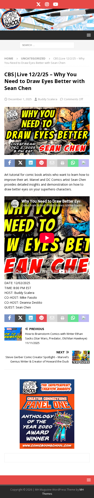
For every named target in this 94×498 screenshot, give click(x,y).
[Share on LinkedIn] (31, 163)
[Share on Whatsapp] (73, 163)
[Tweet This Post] (20, 163)
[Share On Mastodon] (83, 163)
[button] (88, 35)
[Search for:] (47, 45)
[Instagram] (47, 4)
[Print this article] (62, 163)
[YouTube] (55, 4)
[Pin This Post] (41, 163)
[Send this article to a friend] (52, 163)
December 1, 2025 (20, 99)
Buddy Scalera (47, 99)
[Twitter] (38, 4)
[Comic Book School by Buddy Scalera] (47, 28)
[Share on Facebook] (9, 163)
